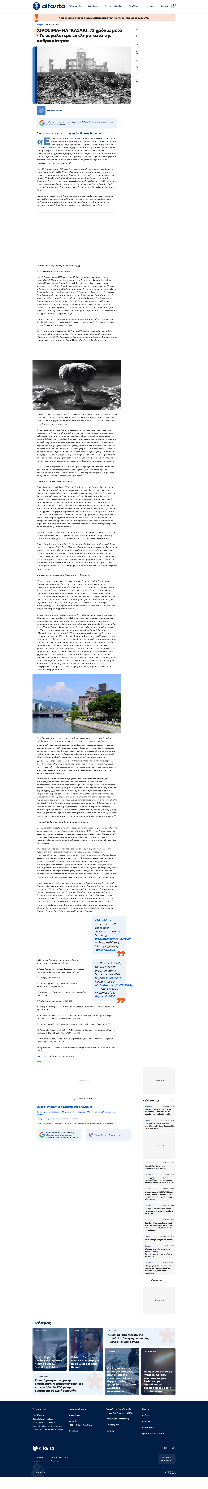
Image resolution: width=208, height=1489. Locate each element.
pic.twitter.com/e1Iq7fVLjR (113, 938)
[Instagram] (165, 1448)
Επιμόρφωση (148, 1427)
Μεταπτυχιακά (112, 1424)
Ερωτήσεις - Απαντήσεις (153, 1433)
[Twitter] (137, 52)
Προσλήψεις (88, 1425)
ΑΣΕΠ (71, 1425)
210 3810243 (166, 1461)
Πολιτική (110, 1431)
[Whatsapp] (137, 74)
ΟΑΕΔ (78, 1425)
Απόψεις (146, 1415)
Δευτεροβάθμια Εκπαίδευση (43, 1422)
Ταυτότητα (55, 1461)
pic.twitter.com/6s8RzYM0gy (114, 985)
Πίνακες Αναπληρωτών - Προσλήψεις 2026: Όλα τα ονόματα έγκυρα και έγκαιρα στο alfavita (75, 1123)
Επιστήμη (146, 1421)
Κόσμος (40, 25)
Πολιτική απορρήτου (59, 1457)
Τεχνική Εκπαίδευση (40, 1426)
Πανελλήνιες (134, 6)
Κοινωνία (164, 6)
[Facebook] (137, 45)
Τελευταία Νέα (75, 6)
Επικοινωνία (37, 1461)
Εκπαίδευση (93, 6)
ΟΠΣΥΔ (129, 1413)
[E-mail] (137, 82)
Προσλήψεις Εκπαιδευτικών (118, 1409)
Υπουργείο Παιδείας (113, 6)
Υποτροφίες (37, 1429)
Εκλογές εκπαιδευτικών (53, 1429)
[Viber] (137, 67)
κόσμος (43, 1323)
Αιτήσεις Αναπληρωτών (115, 1413)
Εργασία (150, 6)
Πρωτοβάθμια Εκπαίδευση (43, 1419)
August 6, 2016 (105, 950)
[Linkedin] (137, 60)
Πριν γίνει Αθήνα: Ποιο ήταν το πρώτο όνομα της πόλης (59, 1119)
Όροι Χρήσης (37, 1457)
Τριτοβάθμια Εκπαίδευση (117, 1418)
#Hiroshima (102, 920)
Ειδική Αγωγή (56, 1426)
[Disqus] (85, 1176)
